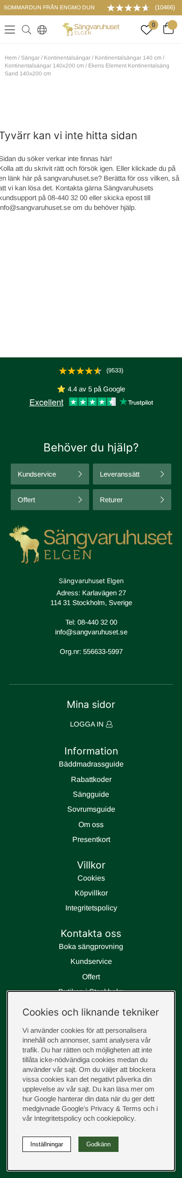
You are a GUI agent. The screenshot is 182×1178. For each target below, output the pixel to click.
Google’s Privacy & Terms (101, 1108)
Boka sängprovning (91, 946)
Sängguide (91, 794)
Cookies (91, 878)
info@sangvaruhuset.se (91, 632)
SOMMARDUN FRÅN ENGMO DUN (49, 7)
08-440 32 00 (97, 622)
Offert (26, 500)
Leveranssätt (120, 474)
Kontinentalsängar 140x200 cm (44, 65)
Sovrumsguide (91, 809)
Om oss (91, 824)
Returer (111, 500)
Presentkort (91, 839)
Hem (11, 57)
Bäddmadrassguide (91, 764)
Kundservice (37, 474)
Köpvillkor (91, 893)
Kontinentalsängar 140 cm (128, 57)
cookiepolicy (115, 1118)
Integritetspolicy (91, 908)
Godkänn (98, 1144)
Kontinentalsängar (67, 57)
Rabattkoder (91, 779)
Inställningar (46, 1144)
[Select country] (40, 29)
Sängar (30, 57)
